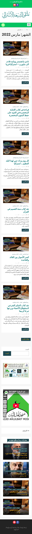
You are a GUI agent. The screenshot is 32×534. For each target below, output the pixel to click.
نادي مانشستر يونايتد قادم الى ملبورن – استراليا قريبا (17, 63)
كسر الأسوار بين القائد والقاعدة (19, 258)
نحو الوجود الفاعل (15, 510)
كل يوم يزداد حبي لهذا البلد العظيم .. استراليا (17, 162)
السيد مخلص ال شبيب (21, 489)
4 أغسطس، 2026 (22, 494)
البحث (27, 349)
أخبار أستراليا (23, 58)
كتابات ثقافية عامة (23, 451)
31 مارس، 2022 (24, 67)
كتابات (20, 106)
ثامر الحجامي (25, 254)
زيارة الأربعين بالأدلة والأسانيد (18, 492)
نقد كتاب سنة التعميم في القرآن (18, 210)
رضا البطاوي (25, 106)
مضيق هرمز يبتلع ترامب (19, 474)
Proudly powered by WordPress (11, 527)
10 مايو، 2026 (17, 513)
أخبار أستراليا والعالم (15, 58)
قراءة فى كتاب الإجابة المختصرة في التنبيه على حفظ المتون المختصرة (18, 112)
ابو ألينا (18, 507)
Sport (27, 58)
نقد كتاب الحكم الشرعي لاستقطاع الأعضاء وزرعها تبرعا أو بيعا (18, 308)
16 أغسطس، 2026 (22, 476)
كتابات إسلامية (16, 106)
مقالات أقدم (25, 339)
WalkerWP (16, 529)
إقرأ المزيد (25, 82)
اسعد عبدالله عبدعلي (22, 448)
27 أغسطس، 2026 (23, 457)
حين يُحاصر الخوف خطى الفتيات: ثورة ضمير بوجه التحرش (16, 454)
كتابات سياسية (15, 254)
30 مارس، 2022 (24, 214)
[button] (5, 371)
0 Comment (16, 67)
